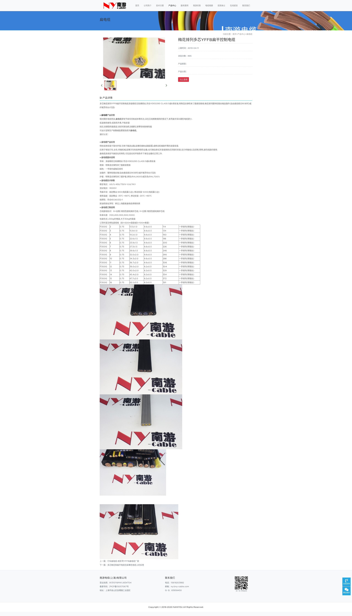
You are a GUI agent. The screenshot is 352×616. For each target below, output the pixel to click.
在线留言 (234, 5)
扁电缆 (249, 34)
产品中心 (172, 5)
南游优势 (197, 5)
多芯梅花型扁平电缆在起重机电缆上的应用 (125, 565)
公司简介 (147, 5)
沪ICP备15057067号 (119, 586)
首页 (137, 5)
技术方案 (160, 5)
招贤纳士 (221, 5)
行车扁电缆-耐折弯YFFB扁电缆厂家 (123, 561)
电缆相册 (209, 5)
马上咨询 (183, 79)
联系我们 (246, 5)
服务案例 (184, 5)
